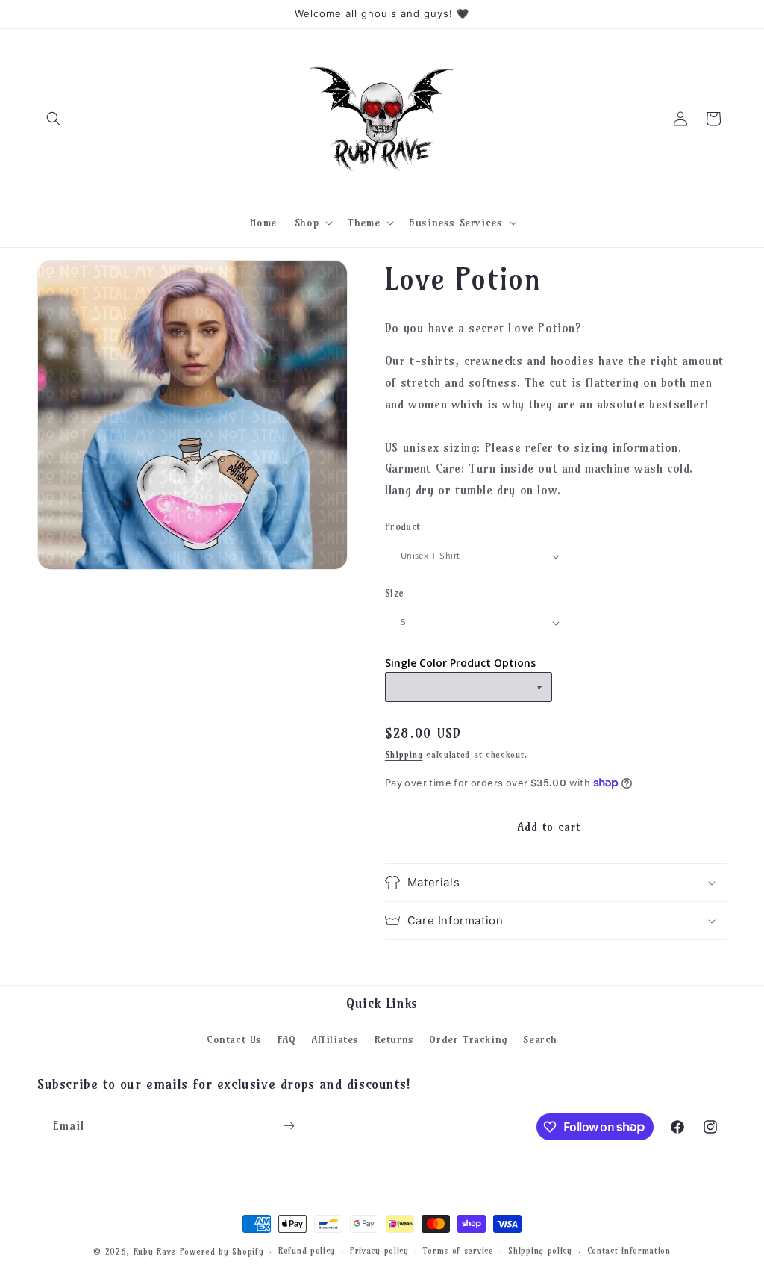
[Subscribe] (288, 1125)
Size (394, 593)
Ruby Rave (155, 1251)
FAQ (287, 1039)
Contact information (629, 1251)
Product (403, 526)
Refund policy (306, 1251)
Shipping (404, 754)
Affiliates (335, 1039)
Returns (394, 1039)
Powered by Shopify (222, 1251)
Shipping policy (540, 1251)
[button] (53, 118)
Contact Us (234, 1039)
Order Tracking (468, 1039)
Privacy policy (379, 1251)
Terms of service (458, 1251)
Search (540, 1039)
